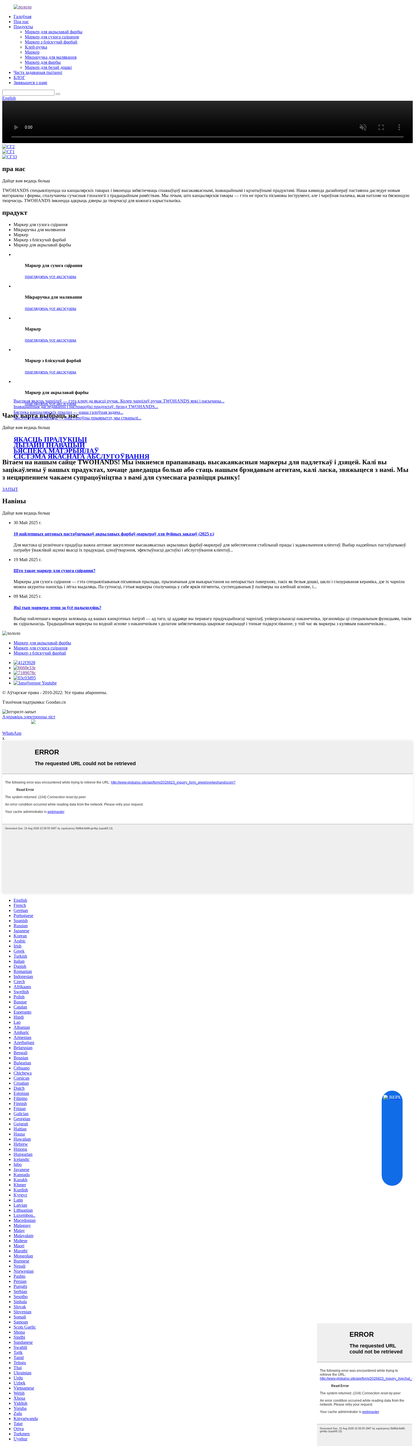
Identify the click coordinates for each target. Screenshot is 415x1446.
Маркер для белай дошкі (48, 67)
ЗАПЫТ (10, 489)
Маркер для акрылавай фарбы (53, 31)
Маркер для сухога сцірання (52, 36)
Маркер (32, 52)
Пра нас (21, 21)
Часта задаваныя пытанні (38, 72)
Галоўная (22, 16)
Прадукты (23, 26)
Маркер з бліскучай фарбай (51, 42)
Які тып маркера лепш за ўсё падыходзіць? (57, 607)
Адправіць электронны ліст (28, 716)
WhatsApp (11, 733)
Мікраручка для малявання (51, 57)
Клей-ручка (36, 47)
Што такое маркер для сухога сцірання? (54, 570)
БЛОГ (19, 77)
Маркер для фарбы (43, 62)
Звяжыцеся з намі (30, 82)
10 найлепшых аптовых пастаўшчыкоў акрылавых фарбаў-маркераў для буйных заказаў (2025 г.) (114, 533)
